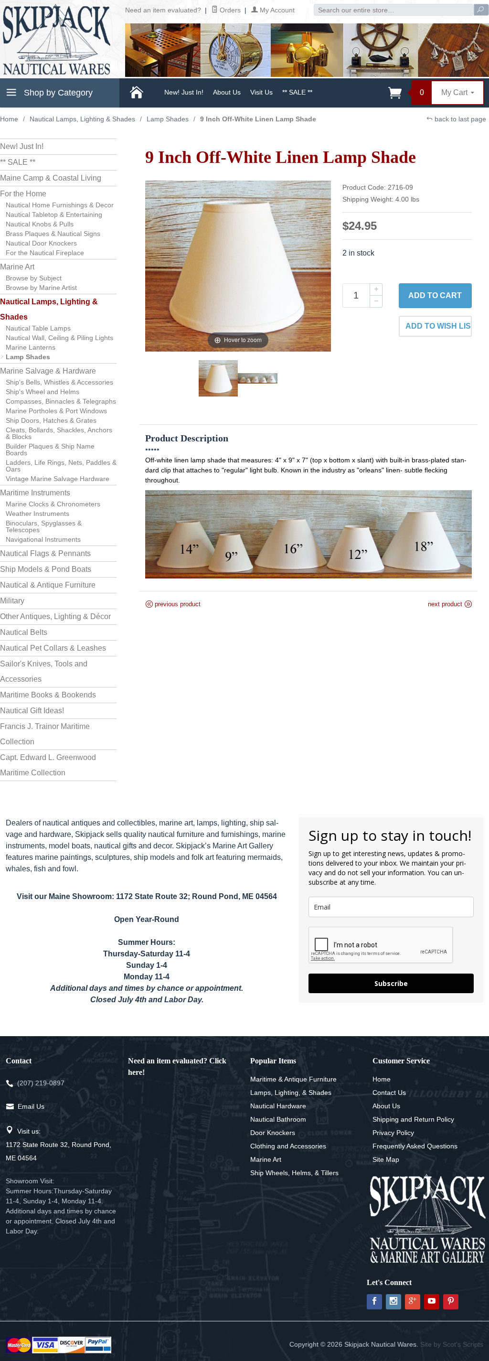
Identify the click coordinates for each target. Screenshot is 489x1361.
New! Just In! (183, 92)
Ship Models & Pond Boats (45, 569)
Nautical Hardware (278, 1106)
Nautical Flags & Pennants (45, 553)
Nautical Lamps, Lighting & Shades (82, 119)
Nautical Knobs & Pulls (40, 224)
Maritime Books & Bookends (48, 695)
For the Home (23, 194)
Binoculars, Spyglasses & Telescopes (44, 526)
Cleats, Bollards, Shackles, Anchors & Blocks (59, 433)
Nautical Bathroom (278, 1119)
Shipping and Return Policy (413, 1119)
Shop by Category (57, 92)
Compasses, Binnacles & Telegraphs (61, 401)
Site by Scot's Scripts (451, 1344)
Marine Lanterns (30, 347)
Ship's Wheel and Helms (42, 391)
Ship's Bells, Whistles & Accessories (59, 382)
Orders (229, 10)
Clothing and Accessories (288, 1146)
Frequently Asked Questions (414, 1146)
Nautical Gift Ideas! (32, 711)
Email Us (31, 1106)
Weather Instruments (37, 513)
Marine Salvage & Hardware (48, 371)
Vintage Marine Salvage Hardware (57, 478)
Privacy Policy (393, 1132)
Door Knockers (272, 1132)
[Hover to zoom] (238, 265)
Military (12, 601)
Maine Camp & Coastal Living (50, 178)
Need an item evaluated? (163, 10)
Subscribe (391, 983)
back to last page (459, 119)
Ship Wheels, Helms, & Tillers (294, 1173)
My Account (276, 10)
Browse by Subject (34, 278)
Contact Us (389, 1092)
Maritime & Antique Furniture (293, 1079)
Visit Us (261, 92)
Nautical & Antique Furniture (48, 585)
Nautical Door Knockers (41, 243)
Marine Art (17, 267)
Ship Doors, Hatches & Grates (51, 420)
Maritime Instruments (35, 493)
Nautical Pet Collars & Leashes (53, 648)
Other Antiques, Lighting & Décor (55, 616)
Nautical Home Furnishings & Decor (60, 205)
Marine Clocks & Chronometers (53, 504)
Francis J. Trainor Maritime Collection (45, 734)
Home (9, 119)
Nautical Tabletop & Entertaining (54, 214)
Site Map (385, 1159)
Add (435, 295)
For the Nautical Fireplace (45, 252)
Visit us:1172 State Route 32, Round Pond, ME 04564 (58, 1144)
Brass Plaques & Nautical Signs (53, 233)
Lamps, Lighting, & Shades (290, 1092)
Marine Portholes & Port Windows (56, 410)
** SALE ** (297, 92)
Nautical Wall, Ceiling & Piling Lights (59, 337)
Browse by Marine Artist (41, 287)
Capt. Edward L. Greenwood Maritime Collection (48, 765)
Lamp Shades (168, 119)
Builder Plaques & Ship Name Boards (50, 449)
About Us (227, 92)
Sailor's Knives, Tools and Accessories (43, 671)
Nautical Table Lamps (38, 328)
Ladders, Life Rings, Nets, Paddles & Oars (61, 465)
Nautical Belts (23, 632)
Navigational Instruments (43, 539)
